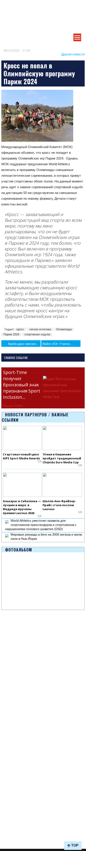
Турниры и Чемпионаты (18, 635)
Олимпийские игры (15, 801)
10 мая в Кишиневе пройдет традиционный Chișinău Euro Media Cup (62, 458)
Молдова (7, 671)
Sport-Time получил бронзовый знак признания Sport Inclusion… (21, 384)
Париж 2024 (11, 334)
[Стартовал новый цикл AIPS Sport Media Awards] (22, 438)
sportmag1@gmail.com (24, 832)
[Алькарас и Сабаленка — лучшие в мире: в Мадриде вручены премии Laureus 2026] (22, 485)
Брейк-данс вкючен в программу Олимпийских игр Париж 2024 (24, 344)
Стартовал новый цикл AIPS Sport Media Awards (21, 456)
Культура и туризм (14, 650)
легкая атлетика (40, 329)
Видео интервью (13, 770)
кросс (20, 329)
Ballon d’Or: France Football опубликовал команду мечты (61, 344)
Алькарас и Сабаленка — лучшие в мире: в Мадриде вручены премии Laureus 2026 (22, 507)
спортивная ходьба (37, 334)
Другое (6, 686)
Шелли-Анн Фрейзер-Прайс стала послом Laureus (59, 505)
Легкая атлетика (13, 796)
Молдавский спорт (14, 712)
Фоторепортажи (12, 764)
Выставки (8, 640)
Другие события (12, 645)
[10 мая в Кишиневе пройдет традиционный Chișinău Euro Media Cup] (62, 438)
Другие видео (11, 775)
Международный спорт (18, 676)
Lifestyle (7, 681)
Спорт (5, 738)
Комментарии (11, 691)
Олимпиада (64, 329)
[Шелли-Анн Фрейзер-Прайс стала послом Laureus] (62, 485)
